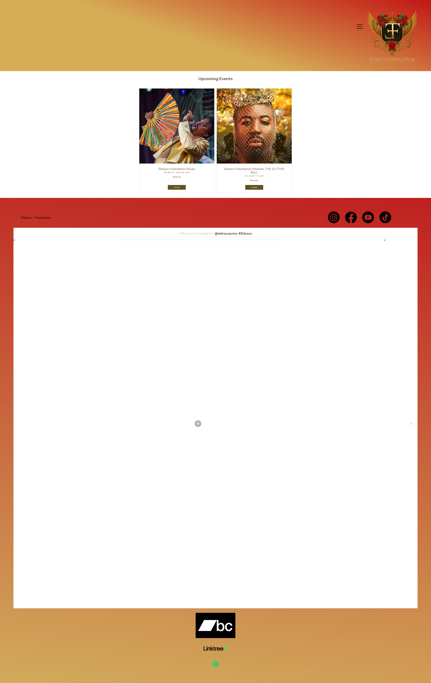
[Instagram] (334, 217)
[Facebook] (351, 217)
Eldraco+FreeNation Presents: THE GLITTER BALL (254, 170)
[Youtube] (368, 217)
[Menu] (360, 26)
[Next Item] (411, 423)
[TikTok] (385, 217)
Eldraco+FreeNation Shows (176, 169)
